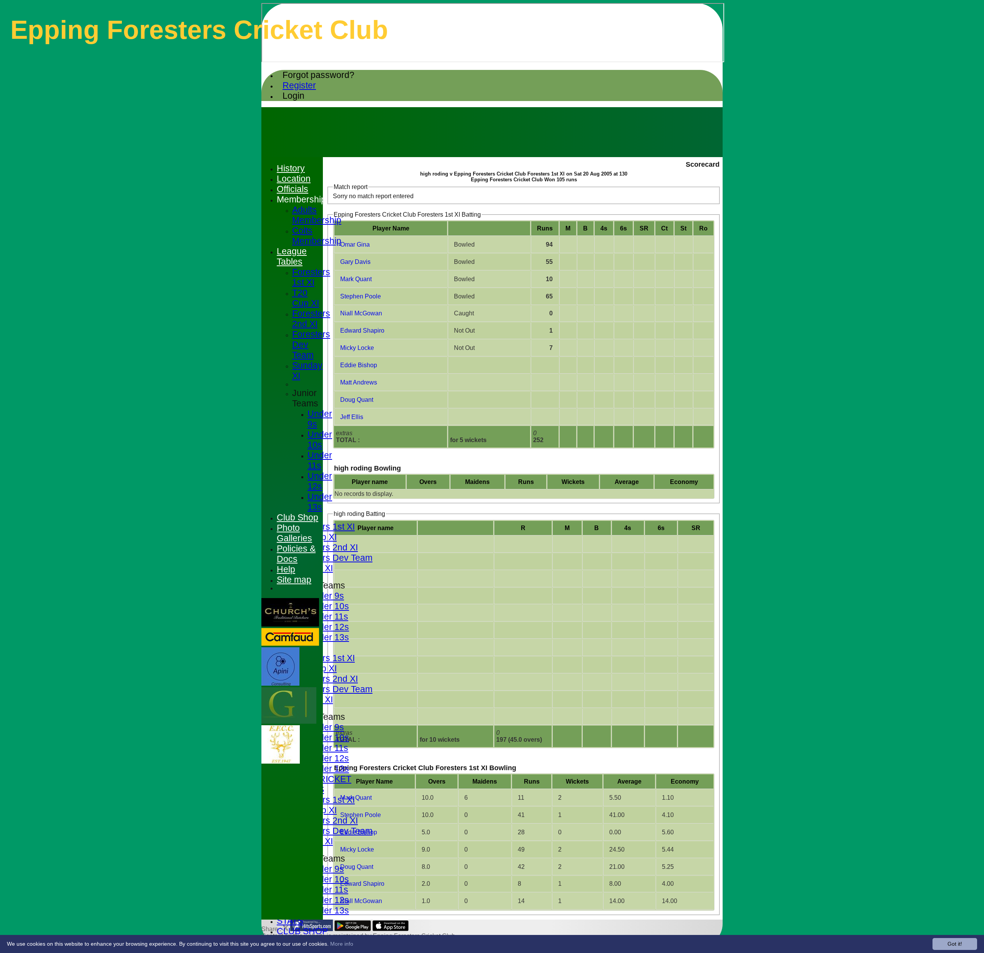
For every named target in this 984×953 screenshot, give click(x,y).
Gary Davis (355, 262)
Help (286, 569)
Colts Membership (316, 235)
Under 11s (328, 617)
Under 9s (326, 596)
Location (294, 179)
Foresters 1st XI (323, 527)
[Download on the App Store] (390, 929)
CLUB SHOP (302, 931)
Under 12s (328, 627)
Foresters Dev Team (332, 558)
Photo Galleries (294, 533)
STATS (290, 921)
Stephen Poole (360, 296)
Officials (292, 189)
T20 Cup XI (305, 298)
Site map (294, 580)
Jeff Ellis (351, 417)
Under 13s (328, 637)
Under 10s (328, 606)
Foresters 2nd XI (325, 547)
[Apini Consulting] (280, 683)
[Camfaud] (290, 643)
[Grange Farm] (288, 721)
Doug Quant (356, 399)
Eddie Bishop (358, 365)
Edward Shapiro (362, 330)
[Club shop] (280, 761)
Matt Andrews (358, 382)
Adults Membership (316, 215)
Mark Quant (356, 279)
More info (341, 944)
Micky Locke (357, 348)
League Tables (292, 256)
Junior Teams (305, 398)
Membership (301, 199)
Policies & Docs (296, 554)
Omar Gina (355, 244)
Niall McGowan (361, 313)
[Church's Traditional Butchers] (290, 624)
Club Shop (297, 517)
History (291, 168)
